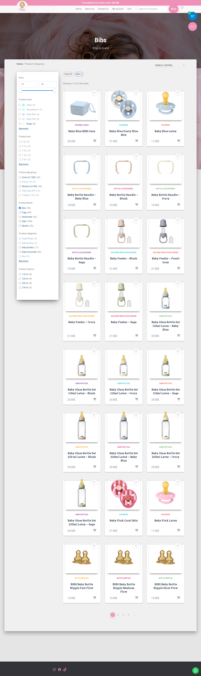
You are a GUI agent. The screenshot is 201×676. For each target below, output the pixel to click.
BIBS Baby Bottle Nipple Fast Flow (81, 586)
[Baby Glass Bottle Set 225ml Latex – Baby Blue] (123, 425)
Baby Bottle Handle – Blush (123, 196)
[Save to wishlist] (94, 92)
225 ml (25, 283)
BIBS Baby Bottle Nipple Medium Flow (124, 587)
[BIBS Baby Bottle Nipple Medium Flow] (123, 556)
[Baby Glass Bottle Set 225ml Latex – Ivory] (165, 425)
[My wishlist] (181, 8)
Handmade (27, 217)
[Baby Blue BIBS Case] (81, 103)
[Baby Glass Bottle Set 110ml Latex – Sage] (165, 362)
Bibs (24, 208)
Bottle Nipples (82, 578)
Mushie (25, 226)
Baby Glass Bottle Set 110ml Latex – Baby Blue (166, 325)
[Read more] (94, 204)
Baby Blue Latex (166, 131)
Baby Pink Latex (165, 520)
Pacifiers (123, 125)
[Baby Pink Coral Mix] (123, 493)
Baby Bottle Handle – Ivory (165, 196)
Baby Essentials (29, 252)
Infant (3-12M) (28, 177)
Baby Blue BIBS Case (81, 131)
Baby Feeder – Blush (123, 258)
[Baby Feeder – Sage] (123, 294)
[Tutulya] (22, 9)
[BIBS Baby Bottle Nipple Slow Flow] (165, 556)
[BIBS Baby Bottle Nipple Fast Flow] (81, 556)
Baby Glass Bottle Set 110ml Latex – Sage (166, 391)
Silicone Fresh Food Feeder (123, 252)
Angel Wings (27, 238)
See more (23, 128)
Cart (129, 9)
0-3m (24, 151)
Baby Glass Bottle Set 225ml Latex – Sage (82, 522)
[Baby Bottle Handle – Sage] (81, 231)
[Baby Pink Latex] (165, 493)
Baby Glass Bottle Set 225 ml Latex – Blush (82, 455)
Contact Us (103, 9)
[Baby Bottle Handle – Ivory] (165, 167)
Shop (173, 9)
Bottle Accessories (81, 189)
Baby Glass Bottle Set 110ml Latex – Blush (82, 391)
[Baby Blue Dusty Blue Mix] (123, 103)
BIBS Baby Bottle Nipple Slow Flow (165, 586)
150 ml (25, 279)
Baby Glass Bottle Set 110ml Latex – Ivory (124, 391)
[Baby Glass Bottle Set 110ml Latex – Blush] (81, 362)
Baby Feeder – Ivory (81, 322)
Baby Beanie (28, 243)
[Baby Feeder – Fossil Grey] (165, 231)
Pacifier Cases (82, 125)
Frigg (24, 212)
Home (79, 9)
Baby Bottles (28, 247)
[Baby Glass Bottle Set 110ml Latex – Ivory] (123, 362)
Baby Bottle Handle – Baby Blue (82, 196)
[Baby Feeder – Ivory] (81, 294)
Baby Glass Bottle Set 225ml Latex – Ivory (166, 455)
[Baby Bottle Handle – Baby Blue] (81, 167)
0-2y (24, 142)
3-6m (24, 159)
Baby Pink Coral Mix (124, 520)
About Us (89, 9)
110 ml (25, 274)
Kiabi (24, 221)
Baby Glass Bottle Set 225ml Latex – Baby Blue (124, 456)
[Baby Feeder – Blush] (123, 231)
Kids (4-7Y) (27, 182)
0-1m (24, 146)
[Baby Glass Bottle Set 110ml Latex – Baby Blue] (165, 294)
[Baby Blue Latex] (165, 103)
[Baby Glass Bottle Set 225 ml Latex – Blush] (81, 425)
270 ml (25, 288)
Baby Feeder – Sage (124, 322)
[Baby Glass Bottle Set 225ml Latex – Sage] (81, 493)
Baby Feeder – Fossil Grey (165, 260)
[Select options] (136, 141)
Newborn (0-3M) (29, 186)
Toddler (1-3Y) (28, 195)
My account (118, 9)
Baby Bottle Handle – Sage (82, 260)
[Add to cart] (94, 141)
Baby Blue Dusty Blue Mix (123, 133)
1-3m (24, 155)
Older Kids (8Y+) (29, 191)
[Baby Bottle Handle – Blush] (123, 167)
